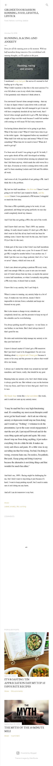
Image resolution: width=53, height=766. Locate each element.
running (23, 506)
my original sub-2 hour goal (27, 355)
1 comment (15, 736)
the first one (31, 189)
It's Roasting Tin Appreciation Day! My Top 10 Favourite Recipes (24, 683)
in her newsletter (31, 395)
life (18, 506)
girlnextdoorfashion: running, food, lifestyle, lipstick (21, 13)
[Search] (47, 4)
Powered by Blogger (29, 753)
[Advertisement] (26, 605)
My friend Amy (10, 395)
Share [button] (6, 503)
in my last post (19, 81)
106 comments (17, 691)
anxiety (13, 506)
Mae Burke (33, 758)
